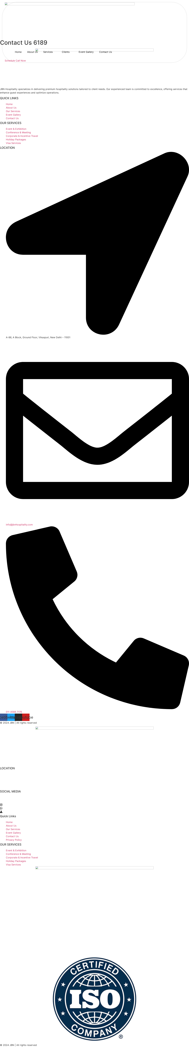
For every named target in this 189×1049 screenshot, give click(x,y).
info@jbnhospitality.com (17, 779)
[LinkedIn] (94, 801)
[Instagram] (94, 804)
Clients (66, 51)
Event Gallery (86, 51)
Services (48, 51)
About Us (32, 51)
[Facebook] (94, 797)
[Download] (94, 811)
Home (18, 51)
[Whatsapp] (94, 808)
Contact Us (105, 51)
